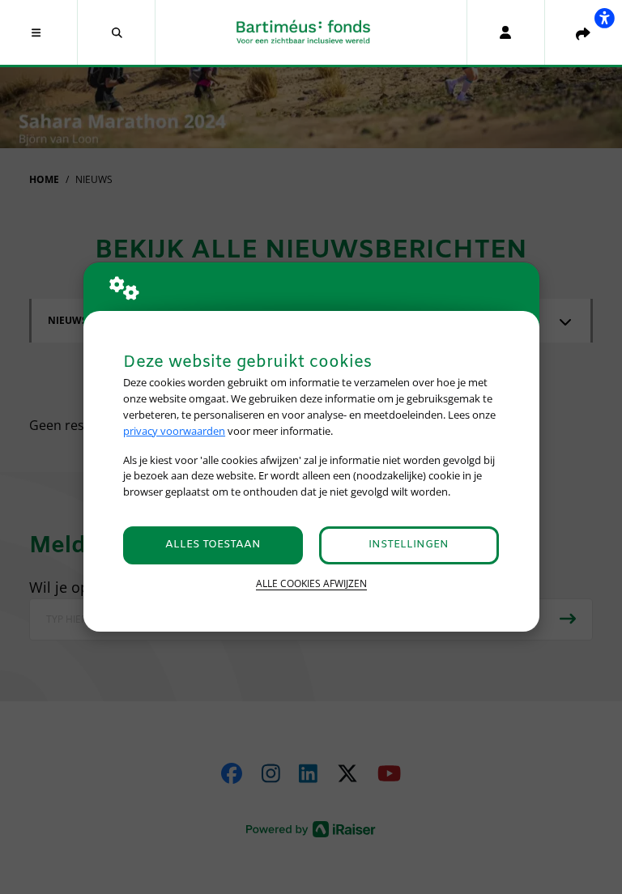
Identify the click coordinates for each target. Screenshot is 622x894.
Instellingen (409, 544)
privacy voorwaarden (174, 431)
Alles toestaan (213, 544)
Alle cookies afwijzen (311, 583)
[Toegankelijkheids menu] (604, 18)
